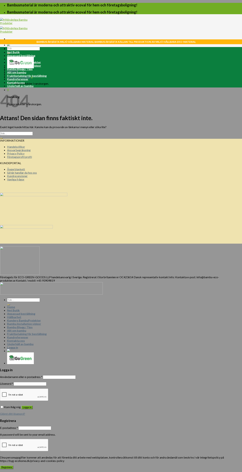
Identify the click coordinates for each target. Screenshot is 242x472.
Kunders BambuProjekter (24, 62)
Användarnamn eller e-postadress (21, 376)
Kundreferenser (17, 79)
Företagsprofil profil (19, 156)
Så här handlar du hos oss (22, 172)
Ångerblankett (16, 169)
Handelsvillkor (16, 146)
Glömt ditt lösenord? (12, 413)
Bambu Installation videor (24, 65)
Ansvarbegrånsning (19, 150)
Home (11, 48)
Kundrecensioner (17, 176)
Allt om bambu (16, 72)
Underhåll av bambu (20, 85)
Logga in (27, 407)
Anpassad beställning (21, 55)
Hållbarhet (14, 59)
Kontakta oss (16, 82)
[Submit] (1, 138)
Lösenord (6, 383)
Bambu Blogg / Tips (20, 69)
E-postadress (9, 427)
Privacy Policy (15, 153)
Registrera (6, 467)
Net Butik (13, 52)
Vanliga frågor (15, 179)
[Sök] (8, 304)
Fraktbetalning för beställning (27, 75)
